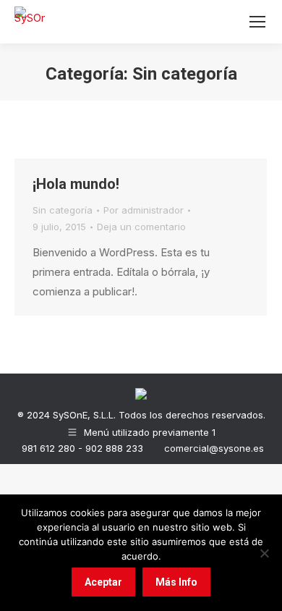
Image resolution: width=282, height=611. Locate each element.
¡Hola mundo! (76, 184)
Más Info (176, 582)
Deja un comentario (141, 226)
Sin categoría (63, 210)
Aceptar (103, 582)
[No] (264, 553)
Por (143, 210)
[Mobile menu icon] (257, 22)
